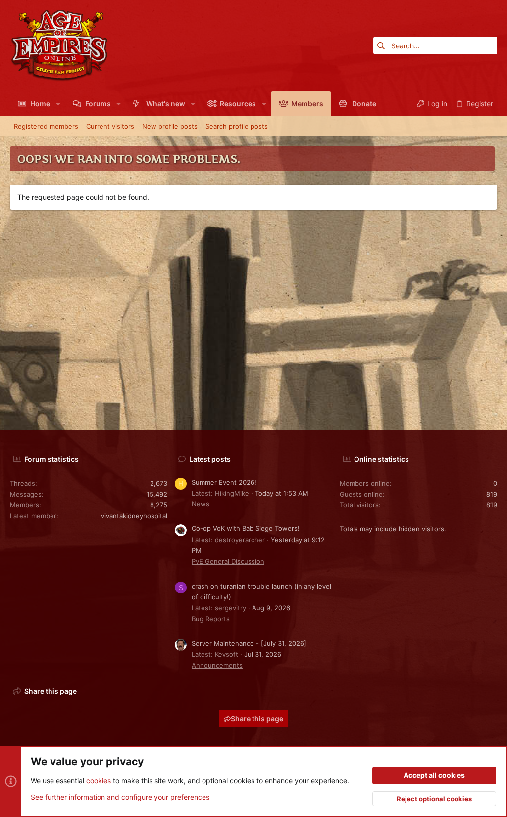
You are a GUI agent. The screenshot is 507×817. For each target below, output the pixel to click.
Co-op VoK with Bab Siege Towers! (246, 528)
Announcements (217, 665)
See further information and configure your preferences (120, 797)
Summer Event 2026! (224, 482)
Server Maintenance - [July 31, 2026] (249, 643)
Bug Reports (211, 619)
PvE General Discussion (228, 561)
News (200, 504)
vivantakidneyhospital (134, 516)
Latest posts (210, 459)
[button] (57, 103)
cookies (98, 780)
